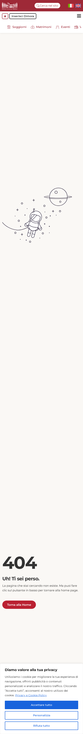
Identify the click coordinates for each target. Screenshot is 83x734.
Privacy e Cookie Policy (31, 695)
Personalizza (41, 715)
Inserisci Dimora (23, 16)
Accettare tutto (41, 705)
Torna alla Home (19, 605)
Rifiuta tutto (41, 725)
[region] (41, 699)
